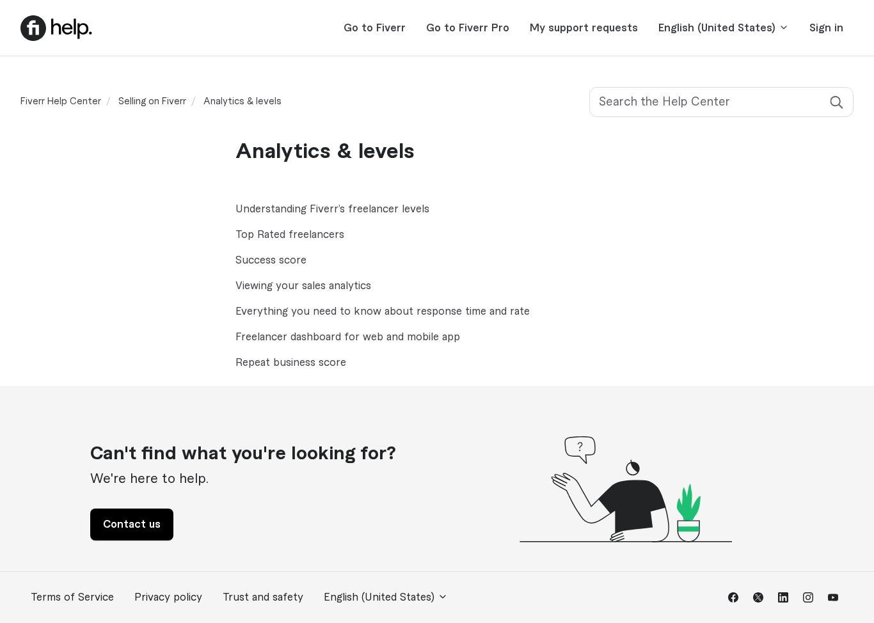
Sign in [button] (826, 28)
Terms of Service (72, 597)
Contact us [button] (132, 524)
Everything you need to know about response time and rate (382, 311)
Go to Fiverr (375, 28)
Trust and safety (263, 597)
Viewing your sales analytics (303, 286)
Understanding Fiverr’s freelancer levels (332, 209)
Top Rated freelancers (289, 235)
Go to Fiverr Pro (467, 28)
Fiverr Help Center (60, 101)
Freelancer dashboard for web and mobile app (347, 337)
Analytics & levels (242, 101)
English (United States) (718, 28)
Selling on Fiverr (152, 101)
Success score (270, 260)
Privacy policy (168, 597)
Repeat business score (290, 363)
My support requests (584, 28)
